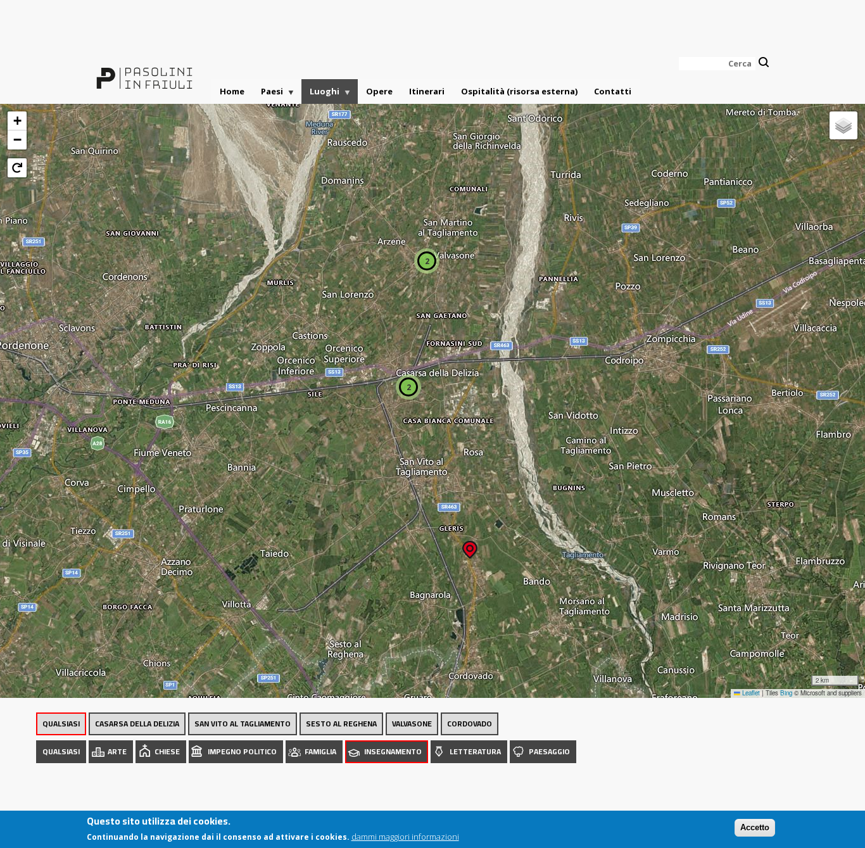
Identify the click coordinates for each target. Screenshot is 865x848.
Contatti (612, 91)
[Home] (144, 71)
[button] (469, 546)
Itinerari (427, 91)
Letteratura (475, 751)
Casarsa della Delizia (137, 723)
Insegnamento (393, 751)
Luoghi (320, 94)
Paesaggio (549, 751)
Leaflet (750, 692)
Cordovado (469, 723)
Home (232, 91)
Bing (786, 692)
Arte (117, 751)
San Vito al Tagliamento (242, 723)
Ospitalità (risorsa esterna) (519, 91)
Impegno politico (242, 751)
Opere (379, 91)
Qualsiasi (61, 723)
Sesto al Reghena (341, 723)
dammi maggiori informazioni (405, 836)
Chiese (167, 751)
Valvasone (412, 723)
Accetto (754, 827)
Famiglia (320, 751)
